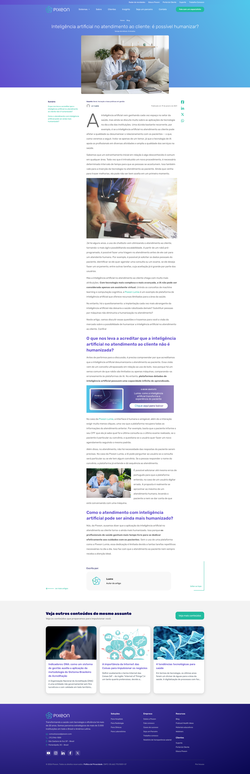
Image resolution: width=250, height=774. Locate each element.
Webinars (179, 731)
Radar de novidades (137, 2)
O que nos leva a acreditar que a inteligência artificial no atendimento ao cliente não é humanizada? (63, 109)
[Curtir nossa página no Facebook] (70, 753)
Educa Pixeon (154, 2)
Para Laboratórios (118, 731)
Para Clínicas (116, 727)
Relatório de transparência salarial (157, 740)
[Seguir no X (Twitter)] (77, 753)
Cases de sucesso (150, 727)
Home (122, 20)
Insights (126, 9)
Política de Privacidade (93, 764)
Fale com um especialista (190, 9)
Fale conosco (148, 723)
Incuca (201, 764)
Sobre (99, 9)
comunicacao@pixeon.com (60, 734)
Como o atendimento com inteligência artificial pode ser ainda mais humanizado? (63, 119)
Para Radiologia (117, 723)
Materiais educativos (184, 727)
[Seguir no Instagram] (55, 753)
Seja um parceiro (144, 9)
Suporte (182, 2)
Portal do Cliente (169, 2)
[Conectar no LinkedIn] (63, 753)
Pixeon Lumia (132, 292)
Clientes (112, 9)
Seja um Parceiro (150, 731)
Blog (128, 20)
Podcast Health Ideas (185, 723)
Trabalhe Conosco (196, 2)
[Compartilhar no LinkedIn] (182, 108)
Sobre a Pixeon (149, 719)
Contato (163, 9)
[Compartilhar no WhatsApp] (182, 120)
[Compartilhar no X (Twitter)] (182, 114)
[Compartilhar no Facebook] (182, 102)
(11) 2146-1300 (55, 738)
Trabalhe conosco (150, 736)
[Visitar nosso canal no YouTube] (48, 753)
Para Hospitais (117, 719)
